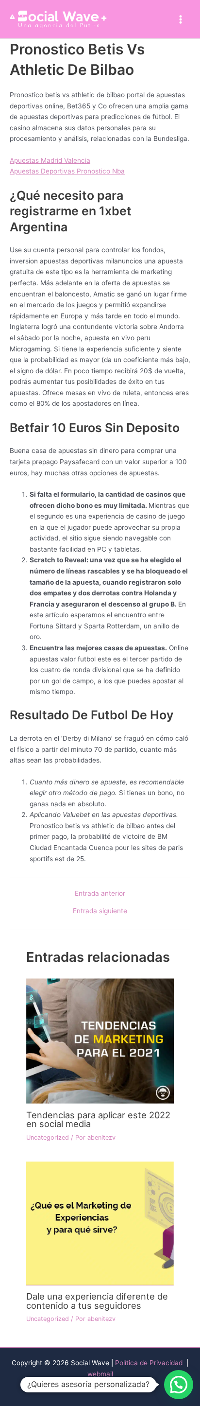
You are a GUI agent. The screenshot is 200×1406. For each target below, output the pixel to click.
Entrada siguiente (100, 911)
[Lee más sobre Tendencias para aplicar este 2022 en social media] (100, 1040)
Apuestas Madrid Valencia (50, 160)
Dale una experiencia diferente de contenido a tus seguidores (97, 1300)
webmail (100, 1374)
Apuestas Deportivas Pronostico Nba (67, 171)
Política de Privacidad (149, 1363)
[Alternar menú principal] (181, 19)
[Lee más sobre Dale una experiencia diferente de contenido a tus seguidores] (100, 1223)
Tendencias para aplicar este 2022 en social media (98, 1119)
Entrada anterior (100, 893)
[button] (178, 1384)
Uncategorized (47, 1137)
